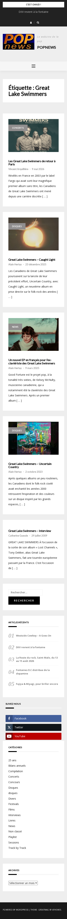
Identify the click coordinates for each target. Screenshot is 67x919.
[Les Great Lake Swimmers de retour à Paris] (33, 135)
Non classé (15, 831)
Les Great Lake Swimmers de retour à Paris (31, 162)
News (15, 326)
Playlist (12, 837)
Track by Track (17, 848)
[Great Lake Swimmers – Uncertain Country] (33, 438)
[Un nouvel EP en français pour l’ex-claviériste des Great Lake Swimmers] (33, 334)
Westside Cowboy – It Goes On (33, 635)
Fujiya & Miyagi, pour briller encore (37, 684)
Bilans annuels (17, 765)
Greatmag (43, 909)
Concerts (18, 127)
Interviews (14, 815)
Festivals (13, 804)
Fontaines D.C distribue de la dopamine (33, 671)
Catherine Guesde (18, 535)
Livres (11, 820)
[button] (31, 22)
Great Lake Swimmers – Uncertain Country (30, 465)
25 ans (12, 760)
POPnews (46, 47)
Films (11, 809)
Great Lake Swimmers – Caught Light (31, 259)
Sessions (13, 842)
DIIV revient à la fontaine (33, 12)
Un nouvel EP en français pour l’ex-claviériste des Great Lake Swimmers (31, 361)
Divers (12, 798)
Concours (14, 782)
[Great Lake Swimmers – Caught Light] (33, 234)
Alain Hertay (15, 264)
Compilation (15, 771)
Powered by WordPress (15, 909)
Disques (17, 226)
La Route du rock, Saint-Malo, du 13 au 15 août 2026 (37, 659)
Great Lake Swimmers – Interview (29, 530)
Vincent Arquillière (18, 169)
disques (12, 793)
